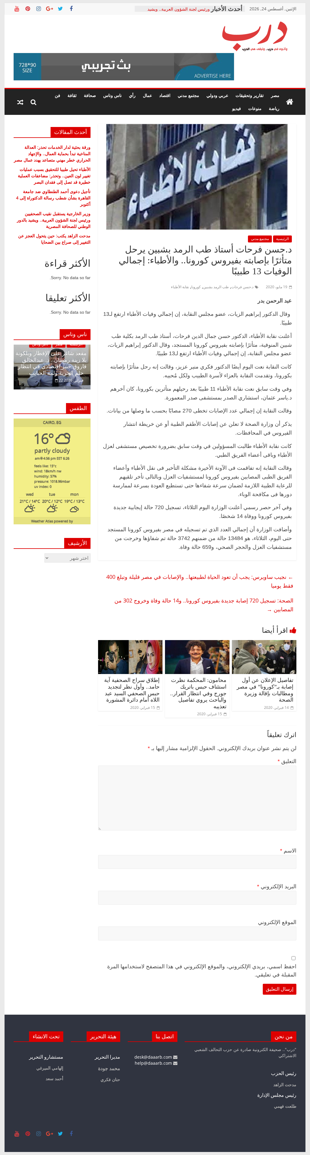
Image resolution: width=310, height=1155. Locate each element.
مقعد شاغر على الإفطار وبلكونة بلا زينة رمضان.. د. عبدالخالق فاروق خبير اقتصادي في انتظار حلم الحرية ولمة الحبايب (51, 363)
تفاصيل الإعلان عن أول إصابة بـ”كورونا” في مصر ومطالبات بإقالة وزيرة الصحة (265, 690)
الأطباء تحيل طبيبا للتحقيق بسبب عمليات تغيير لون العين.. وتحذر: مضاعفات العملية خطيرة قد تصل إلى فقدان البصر (54, 175)
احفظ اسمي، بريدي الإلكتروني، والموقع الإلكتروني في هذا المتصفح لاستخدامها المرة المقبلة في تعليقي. (201, 970)
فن (57, 95)
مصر (275, 95)
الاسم (288, 851)
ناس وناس (112, 95)
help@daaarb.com (154, 1063)
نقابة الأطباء (180, 286)
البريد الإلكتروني (276, 886)
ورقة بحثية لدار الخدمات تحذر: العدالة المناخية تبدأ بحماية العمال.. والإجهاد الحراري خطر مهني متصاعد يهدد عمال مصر (52, 153)
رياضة (274, 108)
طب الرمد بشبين (216, 286)
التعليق (287, 761)
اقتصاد (164, 95)
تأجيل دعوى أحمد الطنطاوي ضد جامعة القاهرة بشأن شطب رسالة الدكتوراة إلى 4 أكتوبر (53, 198)
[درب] (289, 102)
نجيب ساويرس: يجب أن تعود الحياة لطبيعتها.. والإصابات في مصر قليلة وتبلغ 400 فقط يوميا (199, 581)
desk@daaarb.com (153, 1057)
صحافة (90, 95)
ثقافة (72, 95)
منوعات (255, 108)
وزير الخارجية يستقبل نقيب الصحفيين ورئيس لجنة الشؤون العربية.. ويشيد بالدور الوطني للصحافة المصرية (54, 220)
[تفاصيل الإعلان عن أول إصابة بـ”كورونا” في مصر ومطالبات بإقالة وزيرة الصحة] (264, 643)
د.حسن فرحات (242, 286)
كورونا (196, 286)
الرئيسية (282, 238)
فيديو (236, 108)
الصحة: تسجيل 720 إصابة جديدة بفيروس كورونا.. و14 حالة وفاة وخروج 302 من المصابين (203, 605)
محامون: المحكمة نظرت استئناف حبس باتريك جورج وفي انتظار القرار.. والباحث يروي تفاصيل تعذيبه (198, 693)
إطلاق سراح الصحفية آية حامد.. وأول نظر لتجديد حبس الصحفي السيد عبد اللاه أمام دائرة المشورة (132, 690)
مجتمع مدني (188, 95)
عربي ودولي (217, 95)
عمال (147, 95)
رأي (132, 95)
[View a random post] (20, 102)
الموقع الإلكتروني (277, 922)
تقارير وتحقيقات (250, 95)
